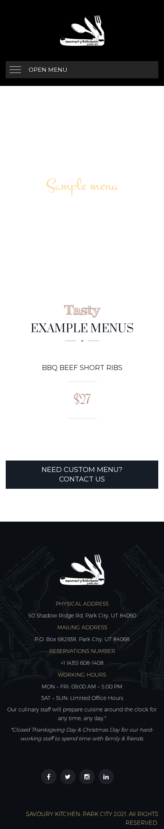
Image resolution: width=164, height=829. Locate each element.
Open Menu (48, 69)
